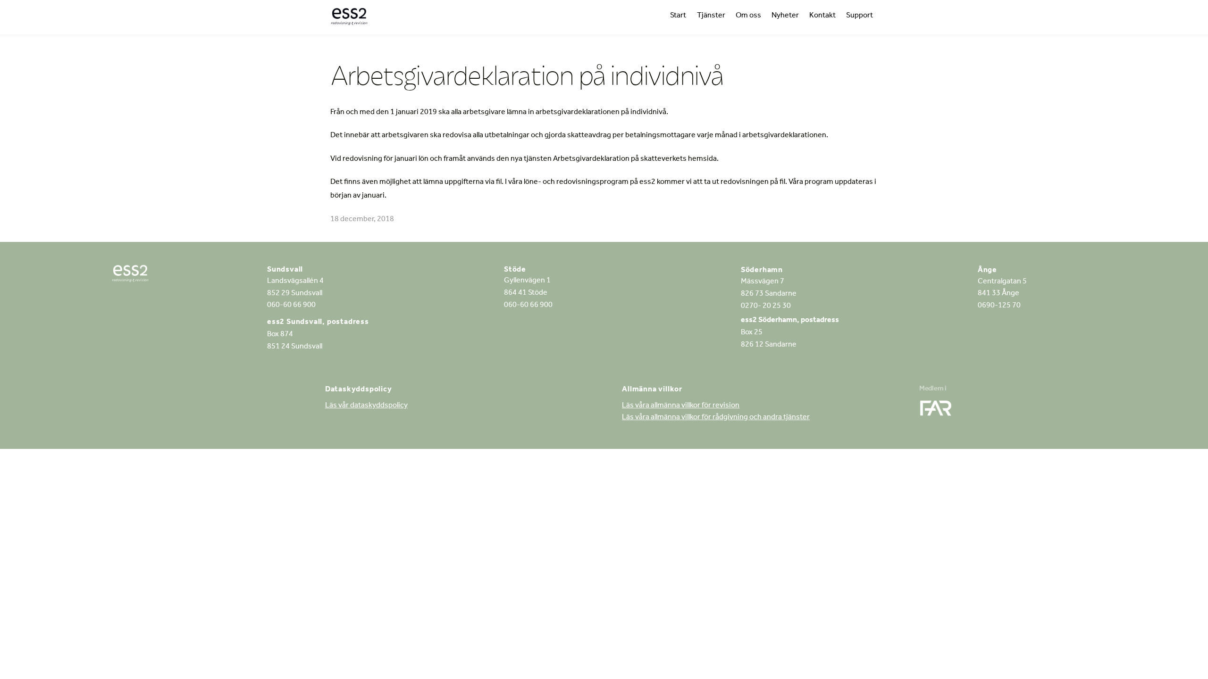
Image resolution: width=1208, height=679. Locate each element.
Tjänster (711, 16)
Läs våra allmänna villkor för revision (680, 406)
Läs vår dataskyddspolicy (366, 406)
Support (859, 16)
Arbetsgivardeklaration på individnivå (526, 75)
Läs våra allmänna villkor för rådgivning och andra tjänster (716, 418)
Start (678, 16)
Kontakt (822, 16)
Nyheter (785, 16)
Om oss (748, 16)
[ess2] (349, 19)
